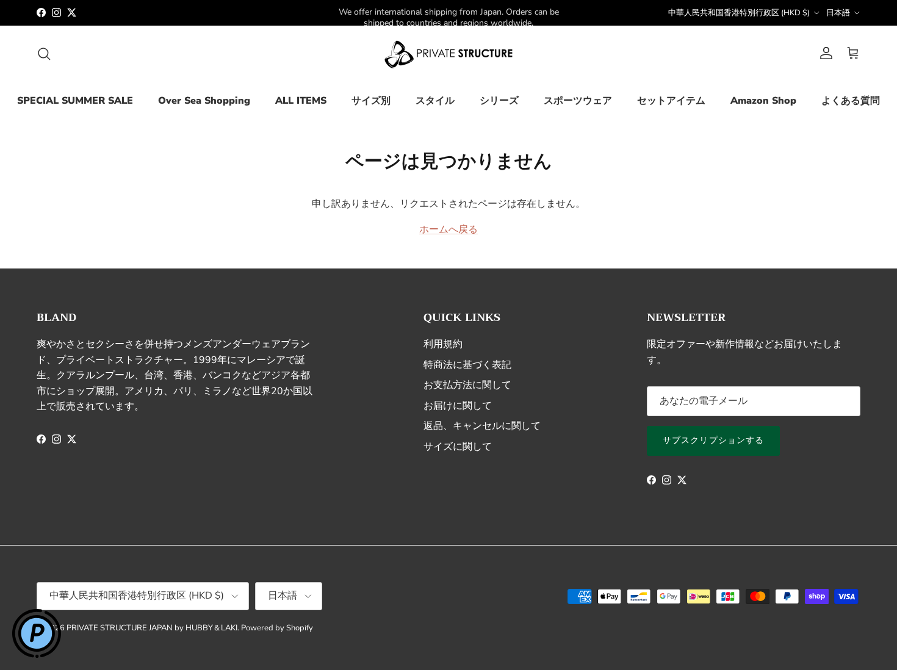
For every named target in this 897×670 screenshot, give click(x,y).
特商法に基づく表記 (467, 365)
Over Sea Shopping (204, 100)
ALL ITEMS (300, 100)
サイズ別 (371, 100)
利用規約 (443, 344)
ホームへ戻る (448, 229)
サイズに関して (457, 446)
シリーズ (499, 100)
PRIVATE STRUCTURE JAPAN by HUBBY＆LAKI (152, 627)
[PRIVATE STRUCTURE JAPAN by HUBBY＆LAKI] (448, 54)
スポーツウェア (578, 100)
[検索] (44, 53)
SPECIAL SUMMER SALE (75, 100)
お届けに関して (457, 405)
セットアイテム (671, 100)
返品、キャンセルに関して (482, 426)
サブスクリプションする (713, 440)
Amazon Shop (763, 100)
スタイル (435, 100)
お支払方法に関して (467, 385)
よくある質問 (850, 100)
